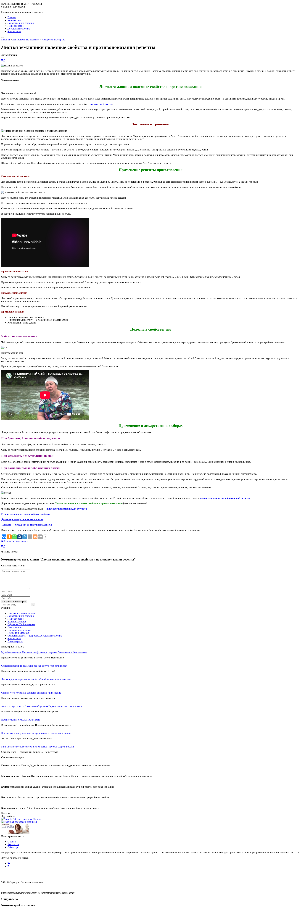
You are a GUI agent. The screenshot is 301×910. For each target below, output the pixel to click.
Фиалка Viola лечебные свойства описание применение (31, 692)
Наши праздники (17, 621)
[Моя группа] (19, 822)
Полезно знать (15, 627)
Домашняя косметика (19, 28)
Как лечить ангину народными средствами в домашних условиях (36, 733)
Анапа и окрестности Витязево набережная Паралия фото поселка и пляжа (41, 706)
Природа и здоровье (18, 632)
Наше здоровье (16, 25)
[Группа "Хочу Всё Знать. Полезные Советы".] (21, 819)
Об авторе (13, 847)
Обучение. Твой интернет (21, 624)
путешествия (14, 20)
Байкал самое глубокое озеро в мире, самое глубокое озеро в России (37, 746)
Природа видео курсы (19, 630)
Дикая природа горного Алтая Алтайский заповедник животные (36, 679)
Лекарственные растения (21, 23)
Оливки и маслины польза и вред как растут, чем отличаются (34, 665)
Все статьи (13, 844)
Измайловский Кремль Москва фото (20, 719)
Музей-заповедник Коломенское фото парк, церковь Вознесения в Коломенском (44, 652)
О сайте (12, 841)
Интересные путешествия (21, 613)
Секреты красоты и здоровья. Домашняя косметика (35, 635)
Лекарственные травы (54, 39)
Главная (12, 17)
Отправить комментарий (14, 601)
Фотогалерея (14, 31)
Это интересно (15, 641)
